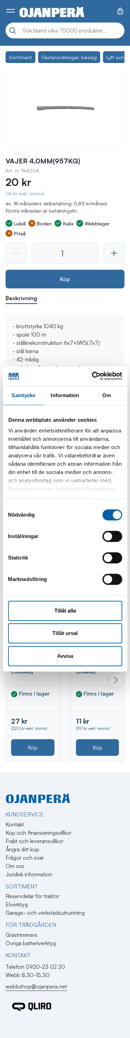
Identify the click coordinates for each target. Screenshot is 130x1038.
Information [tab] (65, 395)
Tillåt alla (65, 611)
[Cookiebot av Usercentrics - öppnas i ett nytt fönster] (92, 376)
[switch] (112, 536)
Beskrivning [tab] (21, 298)
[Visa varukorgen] (120, 11)
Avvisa (65, 656)
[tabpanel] (65, 355)
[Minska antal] (16, 253)
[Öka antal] (114, 253)
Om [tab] (106, 395)
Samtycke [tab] (23, 395)
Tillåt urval (65, 633)
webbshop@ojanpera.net (36, 986)
